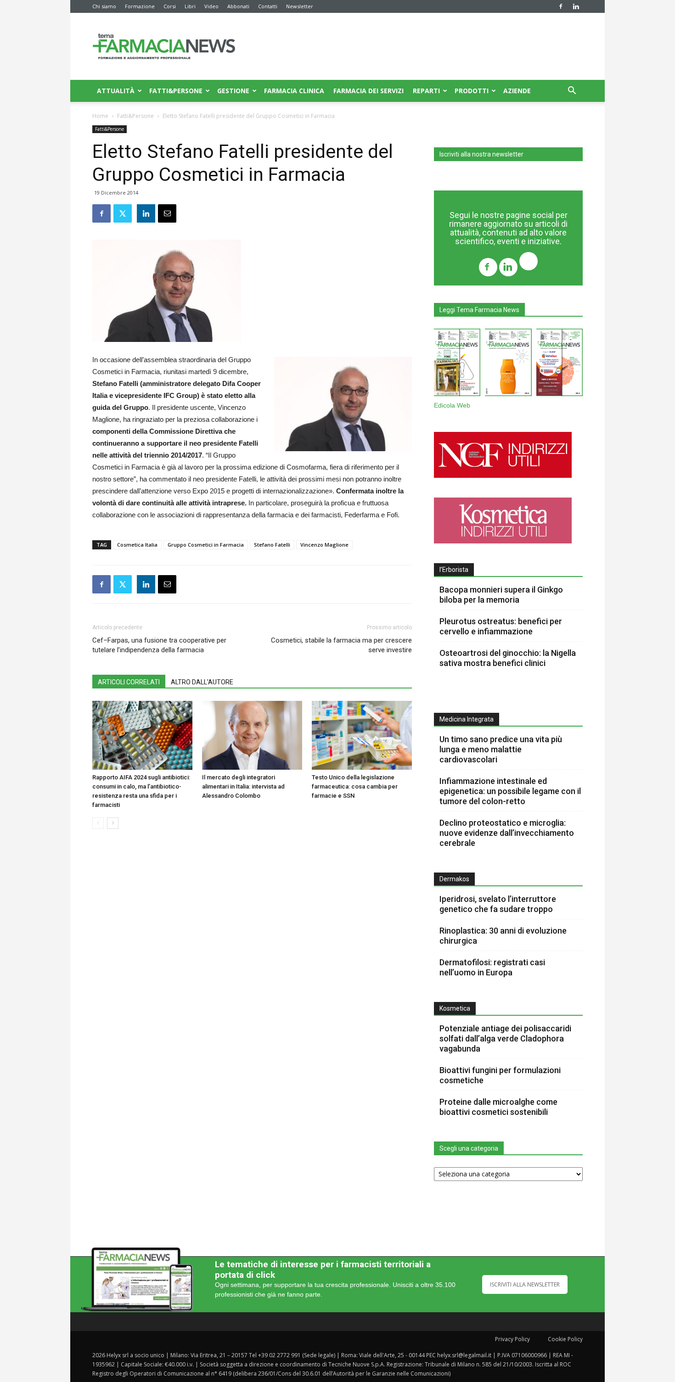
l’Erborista (453, 569)
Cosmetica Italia (137, 544)
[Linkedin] (576, 6)
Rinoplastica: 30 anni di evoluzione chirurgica (503, 936)
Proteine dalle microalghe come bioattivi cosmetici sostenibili (498, 1107)
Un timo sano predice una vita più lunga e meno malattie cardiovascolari (500, 749)
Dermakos (454, 879)
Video (211, 6)
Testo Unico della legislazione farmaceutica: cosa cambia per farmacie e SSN (355, 786)
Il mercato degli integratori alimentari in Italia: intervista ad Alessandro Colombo (243, 786)
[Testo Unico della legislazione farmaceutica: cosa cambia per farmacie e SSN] (362, 735)
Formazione (140, 6)
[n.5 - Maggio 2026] (559, 364)
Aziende (517, 90)
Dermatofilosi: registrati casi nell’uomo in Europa (492, 967)
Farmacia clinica (294, 90)
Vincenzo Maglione (324, 544)
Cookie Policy (565, 1339)
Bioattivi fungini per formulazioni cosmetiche (500, 1075)
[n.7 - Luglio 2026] (457, 364)
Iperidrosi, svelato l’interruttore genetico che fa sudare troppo (497, 904)
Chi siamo (104, 6)
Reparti (426, 90)
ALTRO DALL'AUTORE (202, 682)
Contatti (267, 6)
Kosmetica (454, 1008)
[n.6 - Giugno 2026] (508, 364)
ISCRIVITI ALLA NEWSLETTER (525, 1284)
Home (100, 116)
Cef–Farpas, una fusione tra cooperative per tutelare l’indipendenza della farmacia (159, 645)
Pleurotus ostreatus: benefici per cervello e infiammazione (500, 626)
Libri (190, 6)
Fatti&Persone (175, 90)
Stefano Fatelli (272, 544)
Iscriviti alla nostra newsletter (481, 154)
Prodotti (472, 90)
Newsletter (299, 6)
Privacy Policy (512, 1339)
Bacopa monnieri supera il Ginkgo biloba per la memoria (501, 594)
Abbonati (238, 6)
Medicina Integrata (466, 719)
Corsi (169, 6)
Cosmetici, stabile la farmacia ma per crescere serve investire (341, 645)
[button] (572, 91)
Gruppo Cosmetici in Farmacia (206, 544)
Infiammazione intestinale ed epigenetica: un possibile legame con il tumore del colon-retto (510, 791)
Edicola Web (452, 405)
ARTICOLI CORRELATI (129, 682)
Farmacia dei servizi (368, 90)
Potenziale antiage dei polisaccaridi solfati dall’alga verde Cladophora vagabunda (505, 1038)
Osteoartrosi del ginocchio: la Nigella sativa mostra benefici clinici (507, 658)
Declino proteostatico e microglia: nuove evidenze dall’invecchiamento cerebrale (506, 833)
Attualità (116, 90)
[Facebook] (561, 6)
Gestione (233, 90)
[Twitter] (528, 262)
